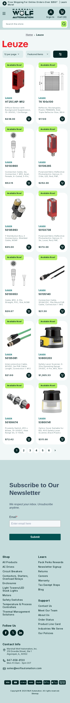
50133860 (11, 166)
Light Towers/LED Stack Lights (13, 589)
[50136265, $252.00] (51, 145)
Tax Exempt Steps (49, 584)
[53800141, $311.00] (51, 401)
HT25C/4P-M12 (14, 101)
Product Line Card (49, 624)
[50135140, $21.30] (51, 273)
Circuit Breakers (12, 571)
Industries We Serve (50, 628)
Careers (43, 575)
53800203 (45, 358)
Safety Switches (13, 599)
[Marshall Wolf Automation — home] (22, 13)
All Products (10, 562)
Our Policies (45, 633)
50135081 (11, 358)
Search (64, 24)
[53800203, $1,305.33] (51, 337)
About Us (43, 615)
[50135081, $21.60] (18, 337)
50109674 (11, 422)
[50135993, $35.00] (18, 209)
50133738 (45, 230)
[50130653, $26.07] (18, 273)
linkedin (21, 633)
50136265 (45, 166)
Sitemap (35, 693)
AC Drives (8, 566)
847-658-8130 (16, 660)
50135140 (45, 294)
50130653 (11, 294)
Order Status (46, 619)
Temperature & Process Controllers (17, 605)
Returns (43, 571)
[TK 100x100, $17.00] (51, 81)
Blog (41, 589)
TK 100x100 (46, 101)
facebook (6, 633)
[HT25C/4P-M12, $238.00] (18, 81)
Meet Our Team (47, 610)
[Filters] (60, 54)
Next (54, 450)
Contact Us (45, 605)
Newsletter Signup (49, 566)
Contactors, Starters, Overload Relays (15, 577)
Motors (7, 595)
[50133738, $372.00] (51, 209)
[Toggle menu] (7, 13)
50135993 (11, 230)
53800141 (45, 422)
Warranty (43, 580)
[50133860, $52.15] (18, 145)
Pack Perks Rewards (50, 562)
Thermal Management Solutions (16, 613)
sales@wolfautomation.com (24, 668)
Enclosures (9, 583)
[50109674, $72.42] (18, 401)
